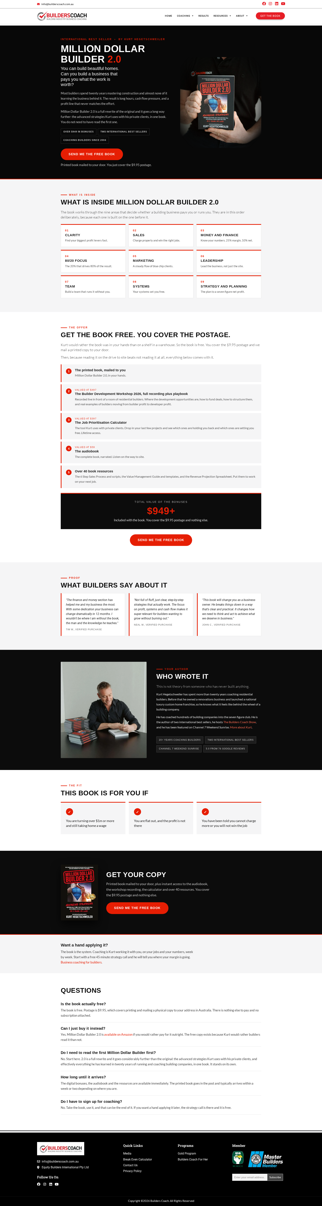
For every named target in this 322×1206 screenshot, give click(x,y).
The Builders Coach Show (239, 722)
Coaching (183, 16)
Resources (221, 16)
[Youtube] (283, 4)
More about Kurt (241, 727)
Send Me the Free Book (92, 154)
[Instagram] (270, 4)
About (240, 16)
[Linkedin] (277, 4)
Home (168, 16)
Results (203, 16)
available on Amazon (118, 1034)
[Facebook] (264, 4)
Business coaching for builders (81, 962)
